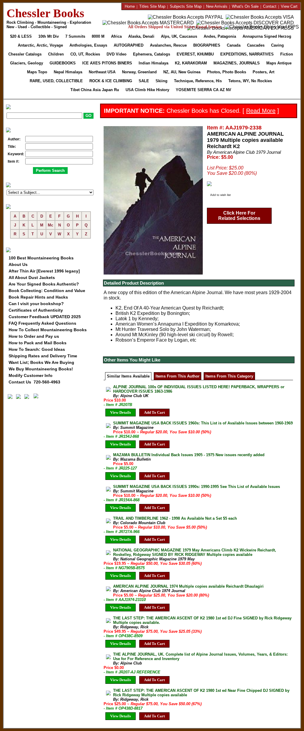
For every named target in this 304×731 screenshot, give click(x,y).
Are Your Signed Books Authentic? (44, 284)
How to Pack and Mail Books (37, 342)
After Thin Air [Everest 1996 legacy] (44, 271)
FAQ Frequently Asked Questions (42, 323)
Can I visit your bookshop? (36, 303)
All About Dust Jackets (32, 277)
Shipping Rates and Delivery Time (43, 355)
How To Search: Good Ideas (37, 349)
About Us (18, 264)
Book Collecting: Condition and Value (47, 290)
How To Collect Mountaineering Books (48, 329)
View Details (120, 412)
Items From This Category (229, 376)
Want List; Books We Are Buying (41, 362)
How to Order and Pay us (34, 336)
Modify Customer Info (31, 375)
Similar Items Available (128, 376)
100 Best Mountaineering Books (41, 258)
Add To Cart (154, 412)
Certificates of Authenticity (36, 310)
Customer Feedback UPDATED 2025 (45, 316)
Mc (50, 225)
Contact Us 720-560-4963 (34, 382)
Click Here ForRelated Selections (239, 215)
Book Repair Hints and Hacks (38, 297)
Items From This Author (178, 376)
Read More (261, 110)
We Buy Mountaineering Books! (41, 369)
